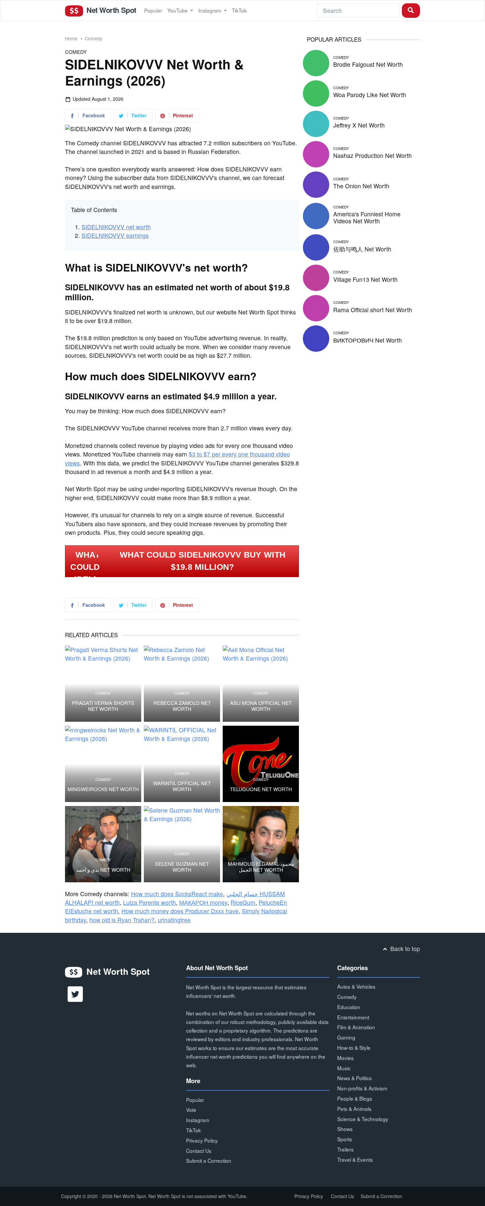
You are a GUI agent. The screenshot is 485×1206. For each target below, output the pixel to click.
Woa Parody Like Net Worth (369, 95)
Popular (153, 10)
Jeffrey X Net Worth (359, 125)
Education (348, 1006)
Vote (191, 1109)
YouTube (178, 10)
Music (344, 1068)
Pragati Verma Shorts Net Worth (103, 706)
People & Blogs (354, 1098)
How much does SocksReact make (177, 894)
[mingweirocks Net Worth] (103, 764)
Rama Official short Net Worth (372, 310)
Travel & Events (355, 1159)
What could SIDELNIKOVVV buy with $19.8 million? (203, 560)
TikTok (239, 10)
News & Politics (354, 1077)
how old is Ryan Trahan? (121, 920)
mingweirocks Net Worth (103, 789)
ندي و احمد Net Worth (103, 870)
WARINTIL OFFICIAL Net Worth (182, 786)
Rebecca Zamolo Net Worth (182, 706)
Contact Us (198, 1150)
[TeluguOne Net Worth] (261, 764)
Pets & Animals (354, 1108)
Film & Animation (356, 1027)
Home (71, 38)
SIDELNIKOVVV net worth (116, 227)
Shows (345, 1128)
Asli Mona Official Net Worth (261, 706)
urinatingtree (174, 920)
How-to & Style (354, 1047)
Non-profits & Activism (362, 1088)
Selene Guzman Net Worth (182, 867)
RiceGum (243, 902)
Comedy (93, 38)
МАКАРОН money (203, 902)
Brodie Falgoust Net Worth (368, 64)
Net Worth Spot (110, 10)
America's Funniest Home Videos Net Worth (367, 217)
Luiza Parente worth (149, 902)
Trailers (345, 1149)
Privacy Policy (202, 1140)
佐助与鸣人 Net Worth (362, 249)
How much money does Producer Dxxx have (180, 911)
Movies (345, 1057)
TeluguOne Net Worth (261, 789)
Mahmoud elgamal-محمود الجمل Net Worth (261, 867)
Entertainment (353, 1017)
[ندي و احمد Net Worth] (103, 844)
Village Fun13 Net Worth (365, 279)
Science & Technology (362, 1118)
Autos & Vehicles (356, 986)
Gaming (346, 1037)
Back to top (404, 948)
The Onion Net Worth (361, 186)
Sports (344, 1139)
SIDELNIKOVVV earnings (115, 235)
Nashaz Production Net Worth (372, 155)
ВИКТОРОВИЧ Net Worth (367, 340)
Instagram (210, 10)
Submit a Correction (208, 1160)
